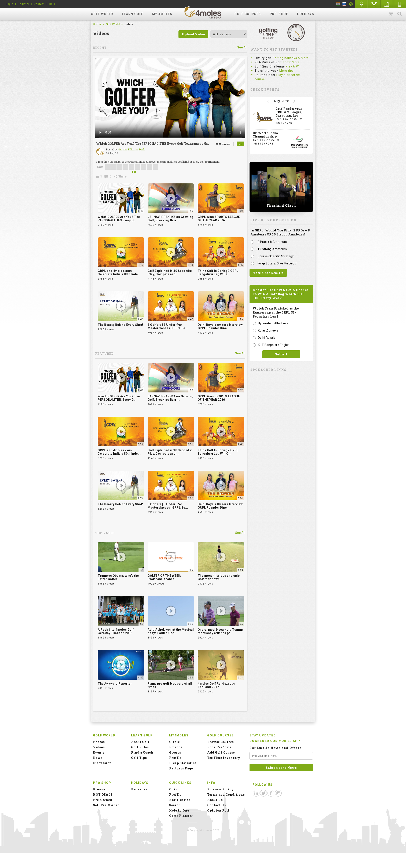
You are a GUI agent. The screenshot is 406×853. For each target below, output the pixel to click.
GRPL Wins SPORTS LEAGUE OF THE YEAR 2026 (219, 218)
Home (97, 24)
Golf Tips (139, 758)
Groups (175, 752)
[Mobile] (399, 4)
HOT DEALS (103, 794)
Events (98, 752)
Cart (391, 14)
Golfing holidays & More (291, 58)
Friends (175, 747)
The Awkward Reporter (115, 683)
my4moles (203, 12)
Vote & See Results (268, 273)
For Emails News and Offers (276, 748)
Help (52, 4)
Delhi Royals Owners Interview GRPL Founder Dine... (220, 326)
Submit (281, 354)
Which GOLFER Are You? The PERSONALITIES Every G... (119, 218)
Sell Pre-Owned (106, 805)
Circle (174, 742)
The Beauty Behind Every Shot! (120, 324)
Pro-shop (279, 14)
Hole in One (374, 4)
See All (242, 47)
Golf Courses (248, 14)
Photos (99, 742)
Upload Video (193, 34)
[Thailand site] (344, 4)
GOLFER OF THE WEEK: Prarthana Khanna (164, 577)
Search (399, 14)
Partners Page (181, 768)
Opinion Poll (218, 810)
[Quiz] (361, 4)
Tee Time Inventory (223, 758)
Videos (99, 747)
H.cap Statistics (182, 763)
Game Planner (181, 816)
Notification (180, 800)
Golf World (102, 14)
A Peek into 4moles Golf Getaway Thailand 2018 (116, 631)
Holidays (305, 14)
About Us (215, 800)
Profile (175, 758)
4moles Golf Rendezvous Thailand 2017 (216, 685)
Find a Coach (142, 752)
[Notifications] (351, 4)
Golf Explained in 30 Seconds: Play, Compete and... (170, 272)
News (97, 758)
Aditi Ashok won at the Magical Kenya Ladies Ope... (171, 631)
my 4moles (162, 14)
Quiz (173, 789)
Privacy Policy (220, 789)
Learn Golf (132, 14)
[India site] (338, 4)
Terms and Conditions (226, 794)
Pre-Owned (102, 800)
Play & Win (294, 66)
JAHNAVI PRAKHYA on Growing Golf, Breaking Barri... (170, 218)
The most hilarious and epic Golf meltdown (219, 577)
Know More (291, 62)
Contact (39, 4)
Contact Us (216, 805)
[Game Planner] (387, 4)
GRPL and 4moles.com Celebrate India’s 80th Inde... (119, 272)
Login (9, 4)
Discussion (102, 763)
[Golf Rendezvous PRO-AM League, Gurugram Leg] (263, 117)
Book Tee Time (219, 747)
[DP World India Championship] (299, 141)
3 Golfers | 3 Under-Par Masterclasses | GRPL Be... (168, 326)
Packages (139, 789)
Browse (99, 789)
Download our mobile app (275, 741)
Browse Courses (220, 742)
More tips (286, 70)
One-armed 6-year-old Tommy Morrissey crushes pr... (221, 631)
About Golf (140, 742)
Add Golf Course (221, 752)
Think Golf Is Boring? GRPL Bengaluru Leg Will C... (218, 272)
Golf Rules (140, 747)
